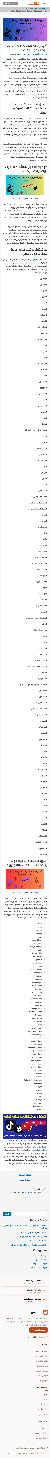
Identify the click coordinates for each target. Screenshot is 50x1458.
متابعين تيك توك (42, 1361)
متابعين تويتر (43, 1375)
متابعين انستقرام (42, 1351)
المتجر (45, 1394)
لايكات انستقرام (42, 1356)
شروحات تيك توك (30, 54)
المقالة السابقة (25, 1175)
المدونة (45, 1399)
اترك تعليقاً (42, 54)
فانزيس (33, 3)
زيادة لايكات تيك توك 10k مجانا (34, 1240)
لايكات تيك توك (42, 1366)
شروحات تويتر (41, 1259)
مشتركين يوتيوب (42, 1371)
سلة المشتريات (42, 1409)
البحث (45, 1210)
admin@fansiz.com (36, 1337)
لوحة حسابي (43, 1414)
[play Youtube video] (25, 1126)
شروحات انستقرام (40, 1255)
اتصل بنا (45, 1428)
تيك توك (34, 259)
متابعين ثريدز (43, 1380)
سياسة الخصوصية (41, 1433)
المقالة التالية (25, 1180)
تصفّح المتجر (40, 1330)
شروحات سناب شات (39, 1267)
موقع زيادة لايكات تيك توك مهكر (33, 1236)
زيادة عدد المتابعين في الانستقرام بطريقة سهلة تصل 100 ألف (25, 1227)
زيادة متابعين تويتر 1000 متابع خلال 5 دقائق (29, 1245)
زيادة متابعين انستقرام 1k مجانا (34, 1232)
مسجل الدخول (27, 1192)
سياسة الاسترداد (42, 1438)
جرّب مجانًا (44, 1404)
